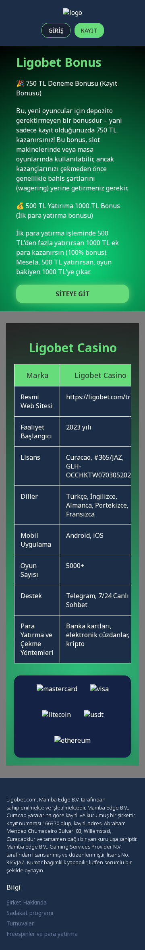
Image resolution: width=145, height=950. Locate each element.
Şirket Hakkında (26, 902)
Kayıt (89, 30)
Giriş (56, 30)
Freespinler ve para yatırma (42, 934)
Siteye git (73, 293)
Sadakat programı (29, 913)
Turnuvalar (20, 923)
